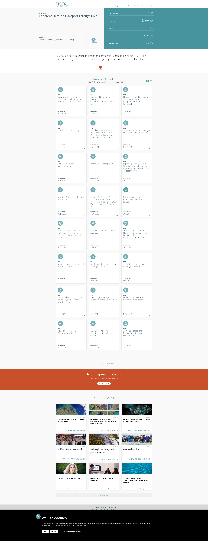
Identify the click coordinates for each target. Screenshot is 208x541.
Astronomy (130, 430)
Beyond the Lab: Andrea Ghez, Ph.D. (69, 478)
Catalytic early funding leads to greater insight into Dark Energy (136, 420)
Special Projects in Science (79, 430)
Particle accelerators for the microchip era (70, 450)
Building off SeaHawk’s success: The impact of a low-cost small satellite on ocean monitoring (103, 421)
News (143, 6)
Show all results (111, 363)
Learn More (103, 383)
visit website (43, 42)
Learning (127, 6)
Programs (118, 6)
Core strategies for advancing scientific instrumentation (71, 420)
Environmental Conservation (133, 458)
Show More (104, 495)
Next (102, 363)
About (136, 6)
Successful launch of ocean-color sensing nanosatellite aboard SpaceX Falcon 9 (135, 480)
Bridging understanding (131, 449)
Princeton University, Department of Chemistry (56, 40)
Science (70, 430)
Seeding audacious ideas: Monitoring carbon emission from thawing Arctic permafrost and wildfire (102, 451)
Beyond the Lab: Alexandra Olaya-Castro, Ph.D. (101, 479)
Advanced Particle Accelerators (69, 458)
